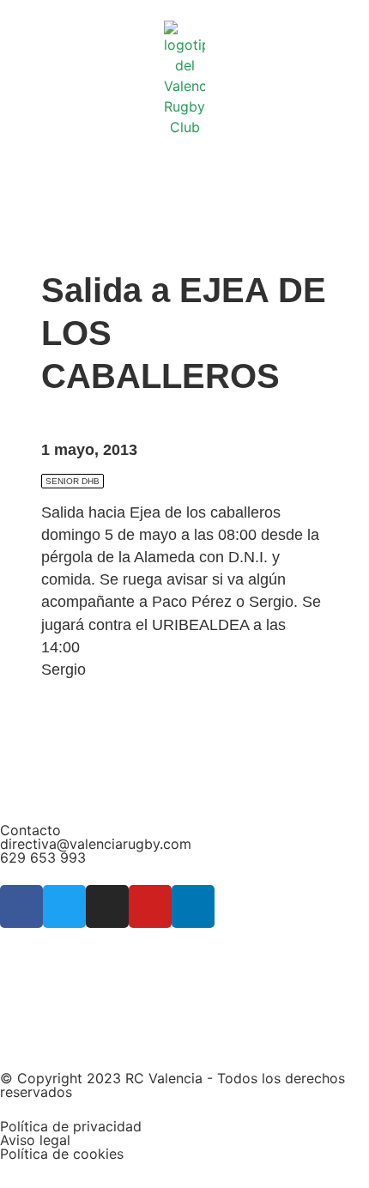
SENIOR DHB (72, 481)
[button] (184, 151)
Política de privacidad (71, 1126)
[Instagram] (107, 906)
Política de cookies (62, 1153)
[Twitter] (64, 906)
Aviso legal (35, 1140)
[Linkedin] (193, 906)
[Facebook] (21, 906)
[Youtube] (150, 906)
